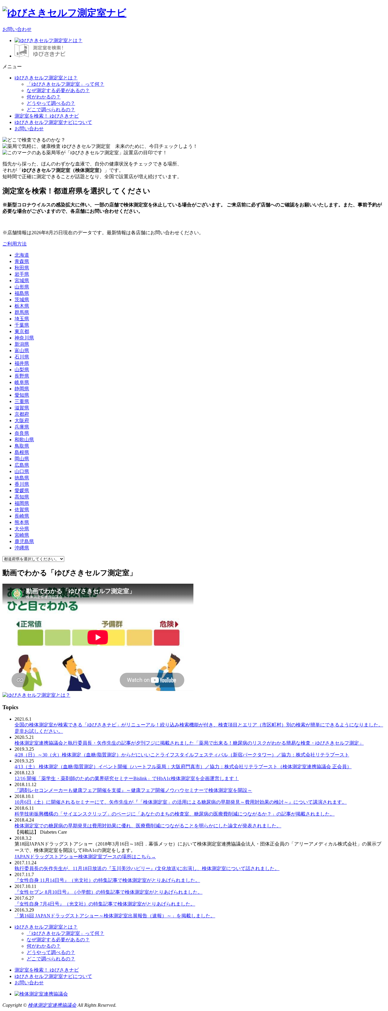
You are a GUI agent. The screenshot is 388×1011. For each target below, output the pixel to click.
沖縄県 (22, 547)
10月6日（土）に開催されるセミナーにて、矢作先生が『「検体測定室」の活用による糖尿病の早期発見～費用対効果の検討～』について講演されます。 (181, 802)
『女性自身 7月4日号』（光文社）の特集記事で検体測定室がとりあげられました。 (105, 903)
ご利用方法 (14, 243)
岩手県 (22, 274)
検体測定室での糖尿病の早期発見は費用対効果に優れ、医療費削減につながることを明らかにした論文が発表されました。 (148, 825)
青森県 (22, 261)
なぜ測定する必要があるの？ (58, 90)
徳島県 (22, 477)
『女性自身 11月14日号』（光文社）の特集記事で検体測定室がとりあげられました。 (107, 880)
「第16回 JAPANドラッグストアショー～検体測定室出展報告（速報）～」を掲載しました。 (115, 915)
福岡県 (22, 503)
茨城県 (22, 299)
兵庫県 (22, 426)
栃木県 (22, 306)
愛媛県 (22, 490)
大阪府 (22, 420)
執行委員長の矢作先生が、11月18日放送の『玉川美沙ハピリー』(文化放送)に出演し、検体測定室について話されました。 (147, 868)
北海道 (22, 255)
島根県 (22, 452)
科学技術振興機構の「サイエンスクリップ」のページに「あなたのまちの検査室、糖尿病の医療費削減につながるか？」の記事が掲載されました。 (175, 813)
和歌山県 (24, 439)
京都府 (22, 414)
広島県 (22, 465)
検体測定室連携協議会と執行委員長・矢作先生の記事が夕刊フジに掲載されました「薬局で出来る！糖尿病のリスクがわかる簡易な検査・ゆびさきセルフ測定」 (189, 743)
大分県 (22, 528)
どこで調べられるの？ (51, 109)
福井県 (22, 363)
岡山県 (22, 458)
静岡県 (22, 388)
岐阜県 (22, 382)
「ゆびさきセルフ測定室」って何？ (65, 84)
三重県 (22, 401)
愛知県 (22, 395)
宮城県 (22, 280)
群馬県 (22, 312)
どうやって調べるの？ (51, 103)
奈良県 (22, 433)
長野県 (22, 376)
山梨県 (22, 369)
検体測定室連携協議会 (52, 1005)
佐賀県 (22, 509)
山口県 (22, 471)
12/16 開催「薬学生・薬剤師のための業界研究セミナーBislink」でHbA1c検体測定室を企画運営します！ (127, 778)
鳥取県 (22, 446)
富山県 (22, 350)
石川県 (22, 356)
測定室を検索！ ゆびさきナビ (47, 115)
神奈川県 (24, 337)
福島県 (22, 293)
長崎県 (22, 516)
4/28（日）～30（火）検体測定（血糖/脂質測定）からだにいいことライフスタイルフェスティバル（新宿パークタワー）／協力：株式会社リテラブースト (182, 754)
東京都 (22, 331)
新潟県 (22, 344)
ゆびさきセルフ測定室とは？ (46, 77)
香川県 (22, 484)
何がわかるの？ (44, 96)
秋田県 (22, 267)
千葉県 (22, 325)
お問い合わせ (17, 29)
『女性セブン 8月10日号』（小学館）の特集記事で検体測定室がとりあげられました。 (108, 892)
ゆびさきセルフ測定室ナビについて (53, 122)
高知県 (22, 496)
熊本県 (22, 522)
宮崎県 (22, 535)
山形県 (22, 286)
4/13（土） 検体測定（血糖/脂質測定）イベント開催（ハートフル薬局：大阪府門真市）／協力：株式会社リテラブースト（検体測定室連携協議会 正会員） (183, 766)
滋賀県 (22, 407)
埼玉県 (22, 318)
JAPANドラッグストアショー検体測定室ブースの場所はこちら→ (85, 856)
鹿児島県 (24, 541)
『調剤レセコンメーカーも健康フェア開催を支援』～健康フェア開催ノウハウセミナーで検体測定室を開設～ (133, 790)
